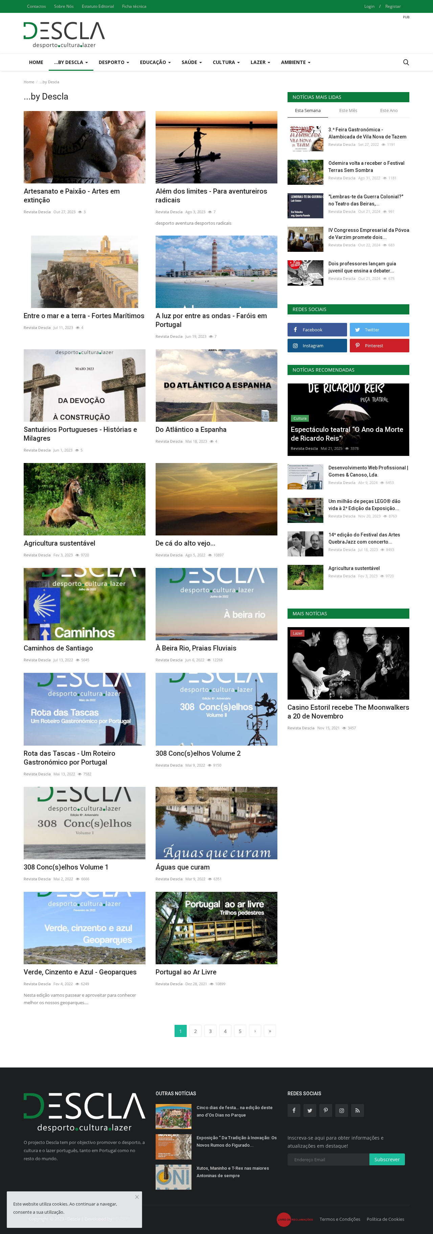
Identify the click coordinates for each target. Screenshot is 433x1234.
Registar (393, 6)
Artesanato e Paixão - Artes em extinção (72, 195)
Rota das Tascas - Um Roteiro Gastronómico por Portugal (69, 757)
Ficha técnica (134, 6)
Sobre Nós (64, 6)
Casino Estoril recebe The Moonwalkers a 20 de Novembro (348, 711)
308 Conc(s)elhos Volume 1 (66, 867)
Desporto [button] (112, 62)
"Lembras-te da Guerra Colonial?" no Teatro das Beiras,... (365, 200)
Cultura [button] (224, 62)
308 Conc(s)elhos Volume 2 (198, 753)
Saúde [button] (190, 62)
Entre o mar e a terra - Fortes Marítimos (84, 316)
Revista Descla (37, 211)
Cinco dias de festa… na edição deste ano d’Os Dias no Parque (235, 1111)
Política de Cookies (385, 1219)
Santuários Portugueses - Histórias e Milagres (80, 433)
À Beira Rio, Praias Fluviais (196, 648)
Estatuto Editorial (98, 6)
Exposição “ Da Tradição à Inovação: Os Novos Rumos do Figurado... (237, 1141)
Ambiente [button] (294, 62)
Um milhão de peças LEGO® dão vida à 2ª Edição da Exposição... (364, 505)
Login (369, 6)
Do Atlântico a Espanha (191, 429)
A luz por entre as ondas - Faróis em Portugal (211, 320)
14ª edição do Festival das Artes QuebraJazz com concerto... (364, 538)
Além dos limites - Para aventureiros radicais (211, 195)
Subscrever (387, 1159)
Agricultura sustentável (59, 543)
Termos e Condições (340, 1219)
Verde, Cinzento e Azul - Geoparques (80, 972)
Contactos (36, 6)
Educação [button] (153, 62)
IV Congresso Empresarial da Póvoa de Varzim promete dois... (368, 233)
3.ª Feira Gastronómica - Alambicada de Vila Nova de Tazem (367, 133)
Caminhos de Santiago (58, 648)
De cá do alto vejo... (185, 543)
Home (36, 62)
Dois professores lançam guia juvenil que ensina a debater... (362, 267)
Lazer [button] (259, 62)
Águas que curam (183, 867)
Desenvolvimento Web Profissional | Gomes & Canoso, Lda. (368, 471)
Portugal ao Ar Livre (186, 972)
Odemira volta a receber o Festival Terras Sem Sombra (366, 166)
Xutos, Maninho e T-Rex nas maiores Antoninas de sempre (233, 1172)
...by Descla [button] (69, 62)
